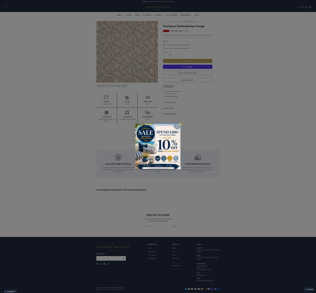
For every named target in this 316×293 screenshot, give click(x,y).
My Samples (10, 291)
